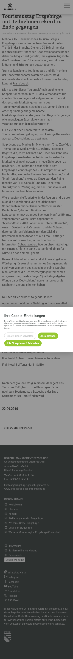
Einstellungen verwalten (20, 335)
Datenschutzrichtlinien (31, 325)
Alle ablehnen (47, 335)
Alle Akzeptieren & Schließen (23, 343)
